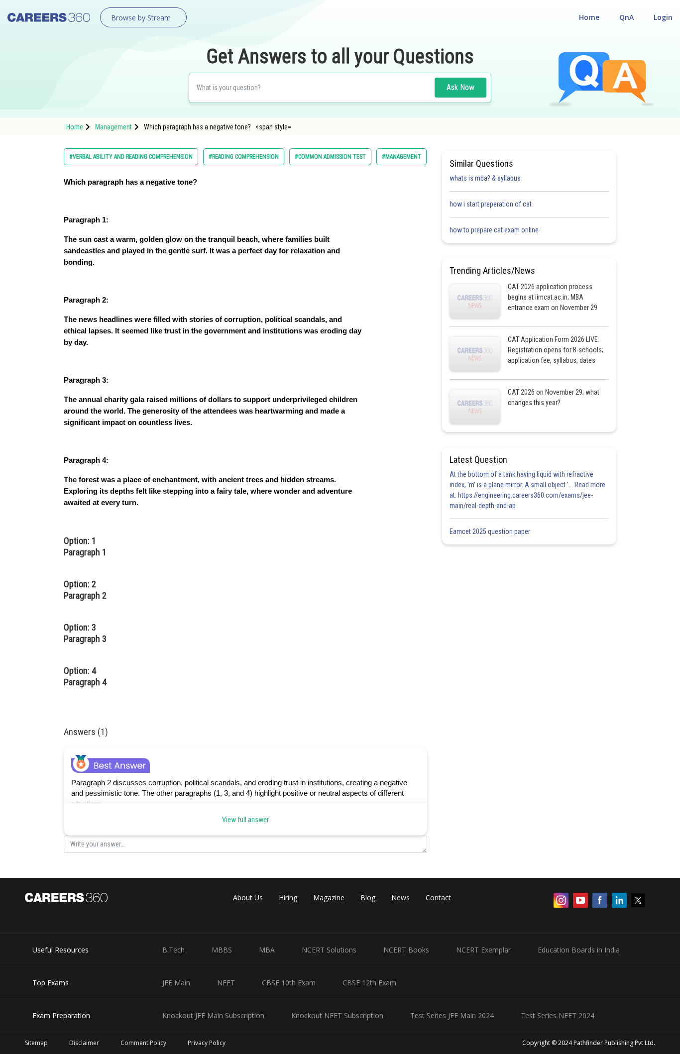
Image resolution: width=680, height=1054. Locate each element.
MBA (267, 949)
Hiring (288, 897)
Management (113, 127)
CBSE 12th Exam (369, 982)
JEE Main (176, 982)
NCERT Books (406, 949)
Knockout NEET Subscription (337, 1015)
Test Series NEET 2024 (557, 1015)
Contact (438, 897)
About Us (248, 897)
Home (589, 17)
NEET (226, 982)
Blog (367, 897)
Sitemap (36, 1043)
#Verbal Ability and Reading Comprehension (131, 156)
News (400, 897)
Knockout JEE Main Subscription (213, 1015)
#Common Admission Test (330, 156)
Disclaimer (84, 1043)
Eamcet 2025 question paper (491, 531)
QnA (626, 17)
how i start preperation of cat (491, 204)
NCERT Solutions (329, 949)
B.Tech (173, 949)
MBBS (222, 949)
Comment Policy (143, 1043)
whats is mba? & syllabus (485, 178)
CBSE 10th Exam (289, 982)
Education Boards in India (579, 949)
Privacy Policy (207, 1043)
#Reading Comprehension (244, 156)
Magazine (328, 897)
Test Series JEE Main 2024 (452, 1015)
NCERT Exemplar (483, 949)
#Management (401, 156)
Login (663, 17)
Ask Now (460, 87)
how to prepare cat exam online (494, 230)
